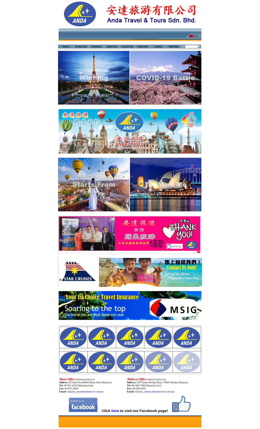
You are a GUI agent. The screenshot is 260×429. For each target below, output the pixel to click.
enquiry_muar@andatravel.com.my (85, 391)
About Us (112, 46)
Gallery (158, 46)
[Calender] (183, 46)
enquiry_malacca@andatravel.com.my (155, 391)
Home (66, 46)
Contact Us (127, 46)
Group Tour (81, 46)
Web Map (173, 46)
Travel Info (143, 46)
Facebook (96, 46)
